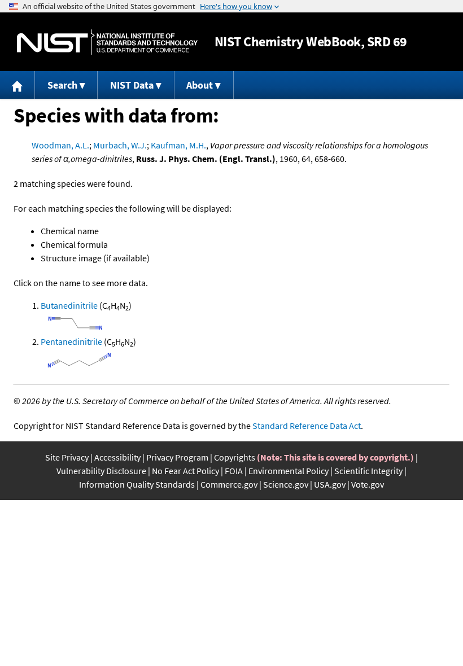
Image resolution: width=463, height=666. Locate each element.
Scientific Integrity (368, 470)
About (199, 84)
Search (62, 84)
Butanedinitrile (69, 305)
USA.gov (330, 484)
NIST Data (132, 84)
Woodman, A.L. (60, 145)
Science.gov (285, 484)
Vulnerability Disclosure (101, 470)
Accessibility (117, 457)
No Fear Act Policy (185, 470)
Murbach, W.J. (120, 145)
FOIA (234, 470)
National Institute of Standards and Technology (107, 42)
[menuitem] (17, 85)
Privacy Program (177, 457)
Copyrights (234, 457)
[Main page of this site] (17, 85)
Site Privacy (67, 457)
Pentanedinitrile (71, 341)
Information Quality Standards (137, 484)
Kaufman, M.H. (178, 145)
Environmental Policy (288, 470)
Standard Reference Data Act (306, 425)
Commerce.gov (228, 484)
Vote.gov (367, 484)
